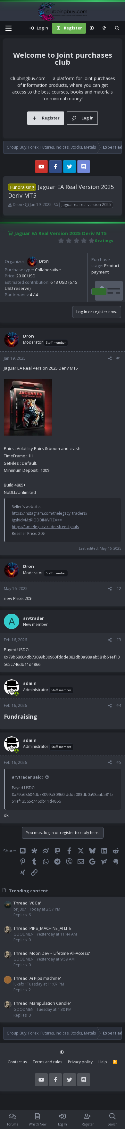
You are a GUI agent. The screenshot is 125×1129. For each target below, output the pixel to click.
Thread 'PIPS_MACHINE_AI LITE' (42, 928)
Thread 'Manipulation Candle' (42, 1003)
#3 (118, 639)
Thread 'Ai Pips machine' (37, 978)
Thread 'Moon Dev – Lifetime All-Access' (51, 953)
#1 (118, 358)
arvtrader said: (27, 777)
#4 (118, 705)
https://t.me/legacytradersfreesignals (45, 526)
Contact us (17, 1062)
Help (102, 1062)
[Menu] (8, 28)
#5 (118, 762)
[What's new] (104, 28)
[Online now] (16, 693)
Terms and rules (47, 1062)
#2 (118, 588)
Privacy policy (80, 1062)
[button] (92, 28)
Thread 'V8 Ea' (27, 903)
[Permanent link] (40, 717)
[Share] (110, 358)
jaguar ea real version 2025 (86, 204)
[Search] (117, 28)
